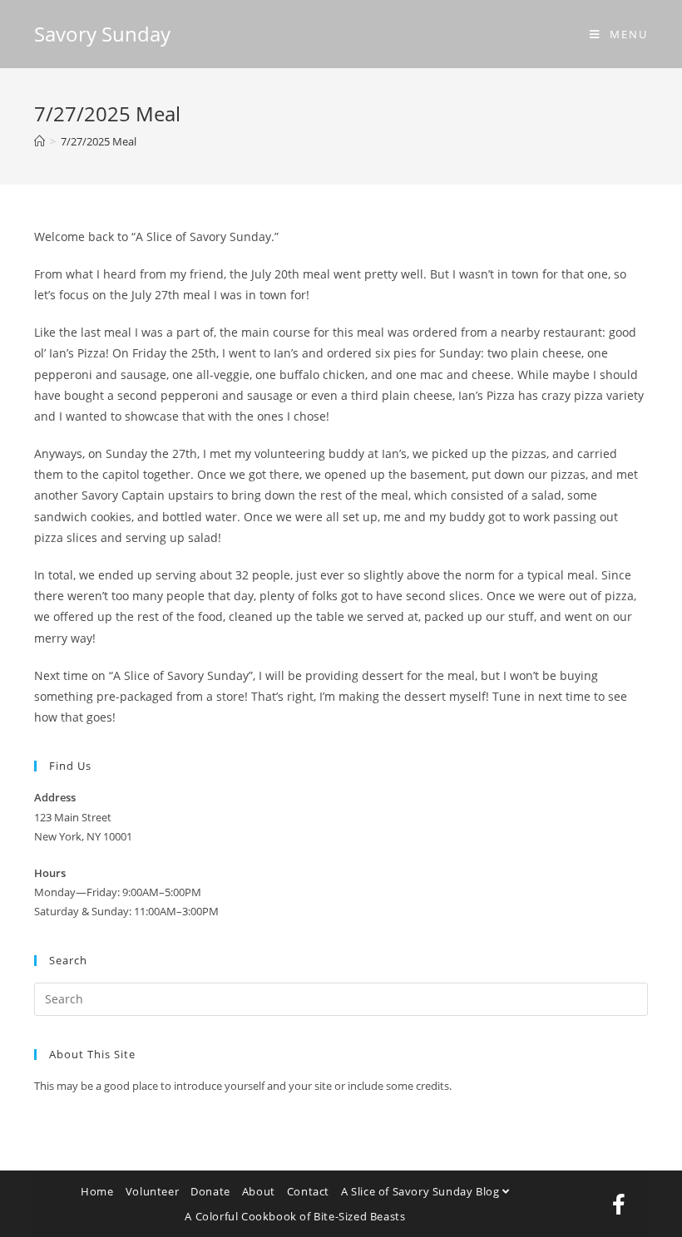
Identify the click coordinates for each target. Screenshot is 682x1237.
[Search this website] (341, 997)
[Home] (39, 141)
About (258, 1191)
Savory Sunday (102, 33)
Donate (210, 1191)
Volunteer (152, 1191)
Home (97, 1191)
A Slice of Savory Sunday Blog (421, 1191)
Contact (308, 1191)
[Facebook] (619, 1204)
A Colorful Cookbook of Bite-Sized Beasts (295, 1216)
